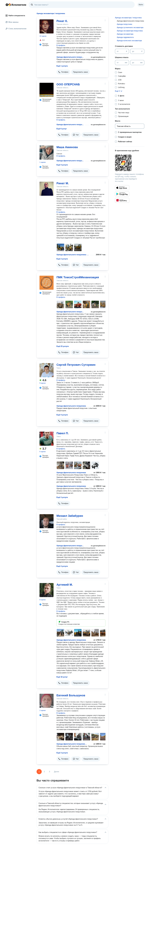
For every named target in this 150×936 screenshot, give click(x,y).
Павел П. (62, 433)
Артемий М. (64, 584)
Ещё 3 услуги (62, 497)
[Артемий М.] (46, 590)
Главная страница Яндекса (7, 4)
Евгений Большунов (70, 695)
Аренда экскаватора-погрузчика (130, 31)
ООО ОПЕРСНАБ (68, 84)
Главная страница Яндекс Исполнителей (16, 4)
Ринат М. (62, 183)
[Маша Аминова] (46, 153)
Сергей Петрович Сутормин (76, 364)
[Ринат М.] (46, 189)
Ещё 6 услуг (61, 129)
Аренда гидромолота (125, 37)
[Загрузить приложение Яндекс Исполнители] (129, 163)
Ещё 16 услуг (62, 677)
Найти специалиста (16, 15)
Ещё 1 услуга (62, 66)
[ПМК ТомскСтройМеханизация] (46, 283)
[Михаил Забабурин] (46, 521)
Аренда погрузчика (124, 24)
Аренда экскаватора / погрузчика (128, 18)
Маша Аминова (67, 147)
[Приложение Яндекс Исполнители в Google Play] (122, 194)
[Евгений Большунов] (46, 701)
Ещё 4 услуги (62, 165)
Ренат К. (62, 21)
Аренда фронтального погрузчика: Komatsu (72, 255)
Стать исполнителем (17, 29)
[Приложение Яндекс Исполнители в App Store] (122, 187)
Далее (56, 772)
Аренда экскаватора (125, 34)
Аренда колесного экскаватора (129, 41)
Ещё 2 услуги (62, 259)
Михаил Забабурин (69, 515)
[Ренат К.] (46, 26)
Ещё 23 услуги (62, 346)
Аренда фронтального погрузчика (70, 57)
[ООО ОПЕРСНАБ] (46, 90)
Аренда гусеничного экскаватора (130, 27)
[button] (63, 72)
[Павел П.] (46, 439)
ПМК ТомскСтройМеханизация (77, 277)
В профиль (60, 45)
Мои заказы (13, 22)
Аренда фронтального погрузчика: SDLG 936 (71, 744)
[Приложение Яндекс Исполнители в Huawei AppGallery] (122, 200)
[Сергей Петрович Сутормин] (46, 370)
